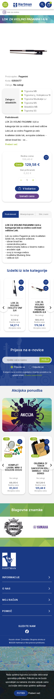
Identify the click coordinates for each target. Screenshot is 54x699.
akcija (8, 456)
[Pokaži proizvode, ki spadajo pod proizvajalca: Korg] (40, 527)
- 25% (33, 439)
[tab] (10, 214)
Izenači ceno (27, 196)
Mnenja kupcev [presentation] (27, 214)
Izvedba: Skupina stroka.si (33, 639)
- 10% (6, 439)
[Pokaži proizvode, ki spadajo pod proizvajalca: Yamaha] (13, 527)
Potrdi (21, 693)
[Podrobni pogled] (27, 51)
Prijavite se (19, 367)
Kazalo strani (14, 639)
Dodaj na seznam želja (21, 282)
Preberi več (34, 693)
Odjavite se (38, 367)
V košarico (29, 188)
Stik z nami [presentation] (43, 214)
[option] (14, 304)
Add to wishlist (46, 157)
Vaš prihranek (27, 170)
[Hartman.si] (9, 560)
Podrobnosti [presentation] (10, 214)
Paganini (23, 76)
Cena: (19, 164)
